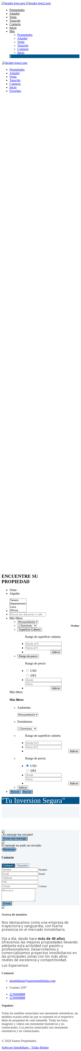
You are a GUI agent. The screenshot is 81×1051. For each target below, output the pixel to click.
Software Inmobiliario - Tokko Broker (25, 1047)
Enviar (6, 903)
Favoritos (15, 91)
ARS (33, 675)
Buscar (15, 791)
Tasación (14, 20)
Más (12, 31)
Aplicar (56, 652)
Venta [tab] (13, 590)
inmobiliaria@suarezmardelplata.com (32, 980)
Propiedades (17, 10)
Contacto (15, 24)
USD (33, 670)
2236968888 (17, 994)
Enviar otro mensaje (14, 838)
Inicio (13, 27)
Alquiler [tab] (14, 593)
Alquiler (14, 13)
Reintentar (9, 849)
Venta (13, 17)
